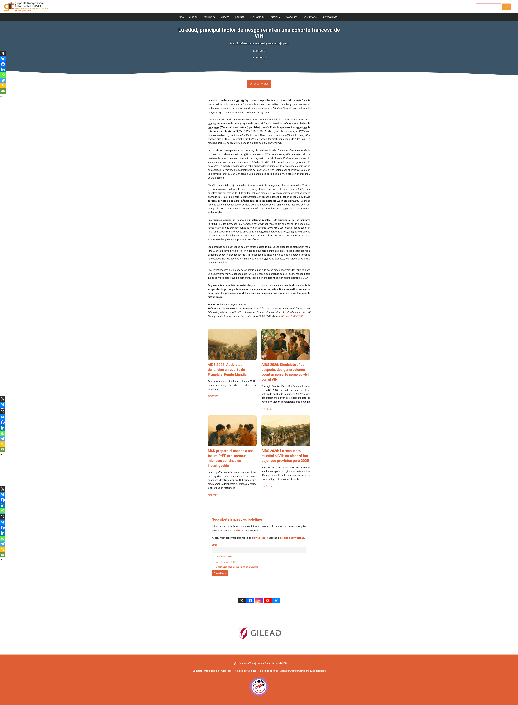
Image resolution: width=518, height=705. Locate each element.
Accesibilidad (318, 670)
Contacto (197, 670)
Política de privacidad (245, 670)
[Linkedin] (3, 69)
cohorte (240, 100)
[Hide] (1, 96)
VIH (249, 108)
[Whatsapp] (3, 75)
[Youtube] (268, 600)
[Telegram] (3, 80)
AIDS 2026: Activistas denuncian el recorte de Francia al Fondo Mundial (228, 370)
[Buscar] (506, 7)
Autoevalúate (330, 17)
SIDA (246, 246)
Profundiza (209, 17)
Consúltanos (310, 17)
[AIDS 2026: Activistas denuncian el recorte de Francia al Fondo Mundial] (232, 357)
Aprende (193, 17)
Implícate (239, 17)
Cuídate (225, 17)
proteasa (289, 166)
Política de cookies (268, 670)
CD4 (254, 162)
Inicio (181, 17)
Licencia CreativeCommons (295, 670)
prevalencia (303, 127)
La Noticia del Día (223, 556)
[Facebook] (3, 64)
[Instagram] (259, 600)
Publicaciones (258, 17)
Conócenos (291, 17)
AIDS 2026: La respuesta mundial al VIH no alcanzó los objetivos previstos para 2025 (285, 456)
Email (214, 545)
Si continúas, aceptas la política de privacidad (237, 567)
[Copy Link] (3, 85)
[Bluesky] (3, 58)
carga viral (297, 162)
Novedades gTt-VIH (225, 562)
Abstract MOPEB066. (292, 316)
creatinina (213, 127)
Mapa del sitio (211, 670)
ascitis (286, 208)
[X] (3, 53)
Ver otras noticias (259, 83)
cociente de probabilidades (295, 193)
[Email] (3, 91)
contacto (238, 530)
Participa (275, 17)
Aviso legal (226, 670)
